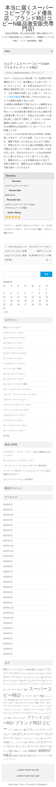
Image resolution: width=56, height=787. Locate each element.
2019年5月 (8, 644)
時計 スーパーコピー (41, 756)
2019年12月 (8, 608)
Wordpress (42, 784)
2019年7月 (8, 633)
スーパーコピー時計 (33, 229)
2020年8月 (8, 566)
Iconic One (13, 784)
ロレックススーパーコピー (15, 425)
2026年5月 (8, 504)
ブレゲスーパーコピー (13, 420)
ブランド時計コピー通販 (17, 730)
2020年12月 (8, 546)
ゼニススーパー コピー (13, 379)
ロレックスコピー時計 (19, 742)
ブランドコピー (19, 718)
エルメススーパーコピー (14, 338)
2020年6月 (8, 577)
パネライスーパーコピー (12, 710)
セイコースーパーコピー (14, 374)
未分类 (6, 436)
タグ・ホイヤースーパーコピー (17, 389)
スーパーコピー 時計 (18, 689)
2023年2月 (8, 520)
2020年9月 (8, 561)
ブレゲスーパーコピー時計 (33, 738)
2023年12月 (8, 515)
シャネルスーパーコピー (14, 363)
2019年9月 (8, 623)
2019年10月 (8, 618)
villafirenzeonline (21, 72)
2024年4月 (8, 510)
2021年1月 (8, 540)
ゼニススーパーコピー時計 (15, 384)
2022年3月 (8, 525)
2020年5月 (8, 582)
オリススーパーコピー (13, 348)
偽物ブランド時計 (21, 751)
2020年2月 (8, 597)
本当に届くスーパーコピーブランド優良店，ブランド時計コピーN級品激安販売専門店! (28, 18)
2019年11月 (8, 613)
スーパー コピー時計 (12, 368)
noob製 (39, 670)
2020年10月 (8, 556)
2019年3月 (8, 654)
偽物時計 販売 (18, 756)
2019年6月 (8, 638)
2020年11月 (8, 551)
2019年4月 (8, 649)
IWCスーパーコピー (12, 327)
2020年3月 (8, 592)
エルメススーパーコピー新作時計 (18, 479)
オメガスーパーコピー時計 (34, 677)
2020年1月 (8, 602)
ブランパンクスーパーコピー (16, 410)
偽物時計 (32, 750)
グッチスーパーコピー (13, 358)
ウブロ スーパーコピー (13, 333)
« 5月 (5, 312)
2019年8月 (8, 628)
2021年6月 (8, 530)
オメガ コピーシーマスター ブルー (19, 460)
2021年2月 (8, 535)
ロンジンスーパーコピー (14, 430)
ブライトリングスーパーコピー (17, 405)
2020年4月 (8, 587)
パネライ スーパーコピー (14, 399)
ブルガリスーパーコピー (14, 415)
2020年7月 (8, 571)
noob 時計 (31, 669)
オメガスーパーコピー (13, 343)
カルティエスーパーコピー (27, 225)
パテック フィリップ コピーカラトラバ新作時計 (25, 465)
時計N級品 (28, 756)
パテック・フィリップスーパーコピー (20, 394)
